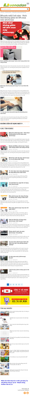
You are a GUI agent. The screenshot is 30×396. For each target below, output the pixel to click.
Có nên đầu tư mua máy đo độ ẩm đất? (19, 356)
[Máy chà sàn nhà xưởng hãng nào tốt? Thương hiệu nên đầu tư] (4, 366)
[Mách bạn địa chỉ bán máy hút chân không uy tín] (4, 333)
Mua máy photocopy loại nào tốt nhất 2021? (19, 208)
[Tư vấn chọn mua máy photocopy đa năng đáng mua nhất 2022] (15, 104)
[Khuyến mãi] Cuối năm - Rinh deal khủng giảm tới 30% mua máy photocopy (13, 18)
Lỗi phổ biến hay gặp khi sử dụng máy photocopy (19, 183)
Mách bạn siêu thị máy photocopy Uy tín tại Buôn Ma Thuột (14, 86)
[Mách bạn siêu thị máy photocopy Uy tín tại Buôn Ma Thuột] (15, 78)
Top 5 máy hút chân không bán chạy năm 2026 (19, 325)
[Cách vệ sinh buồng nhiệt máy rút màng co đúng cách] (4, 314)
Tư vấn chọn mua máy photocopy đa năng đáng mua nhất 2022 (13, 112)
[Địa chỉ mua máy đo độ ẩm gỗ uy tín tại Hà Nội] (4, 346)
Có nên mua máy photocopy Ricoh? (17, 257)
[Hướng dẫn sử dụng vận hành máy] (15, 3)
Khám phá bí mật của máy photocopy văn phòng (17, 232)
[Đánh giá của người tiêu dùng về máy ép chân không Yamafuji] (4, 372)
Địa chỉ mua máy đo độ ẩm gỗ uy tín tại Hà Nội (19, 344)
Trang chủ (2, 12)
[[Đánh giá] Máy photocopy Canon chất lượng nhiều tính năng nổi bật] (15, 53)
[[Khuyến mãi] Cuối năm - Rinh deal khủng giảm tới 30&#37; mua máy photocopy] (15, 31)
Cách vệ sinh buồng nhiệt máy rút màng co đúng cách (19, 312)
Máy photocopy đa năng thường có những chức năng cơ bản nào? (18, 196)
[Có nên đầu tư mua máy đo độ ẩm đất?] (4, 359)
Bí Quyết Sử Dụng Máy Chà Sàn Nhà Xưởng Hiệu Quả (19, 338)
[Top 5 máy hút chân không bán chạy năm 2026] (4, 327)
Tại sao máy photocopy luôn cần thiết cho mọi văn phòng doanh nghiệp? (18, 243)
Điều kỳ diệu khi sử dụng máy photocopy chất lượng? (17, 220)
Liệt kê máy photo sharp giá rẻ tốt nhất (19, 270)
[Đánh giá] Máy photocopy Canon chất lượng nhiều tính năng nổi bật (14, 61)
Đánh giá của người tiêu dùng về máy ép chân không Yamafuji (19, 370)
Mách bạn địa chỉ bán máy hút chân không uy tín (19, 331)
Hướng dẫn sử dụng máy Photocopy (19, 12)
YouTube (27, 393)
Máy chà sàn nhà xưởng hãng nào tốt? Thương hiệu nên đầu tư (18, 364)
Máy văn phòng (8, 12)
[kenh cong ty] (15, 291)
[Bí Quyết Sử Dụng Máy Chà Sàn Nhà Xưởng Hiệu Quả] (4, 340)
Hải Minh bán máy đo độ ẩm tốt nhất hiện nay (19, 318)
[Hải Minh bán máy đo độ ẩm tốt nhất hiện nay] (4, 320)
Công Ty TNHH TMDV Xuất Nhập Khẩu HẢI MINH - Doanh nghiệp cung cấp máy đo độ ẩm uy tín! (19, 351)
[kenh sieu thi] (15, 300)
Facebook (25, 393)
